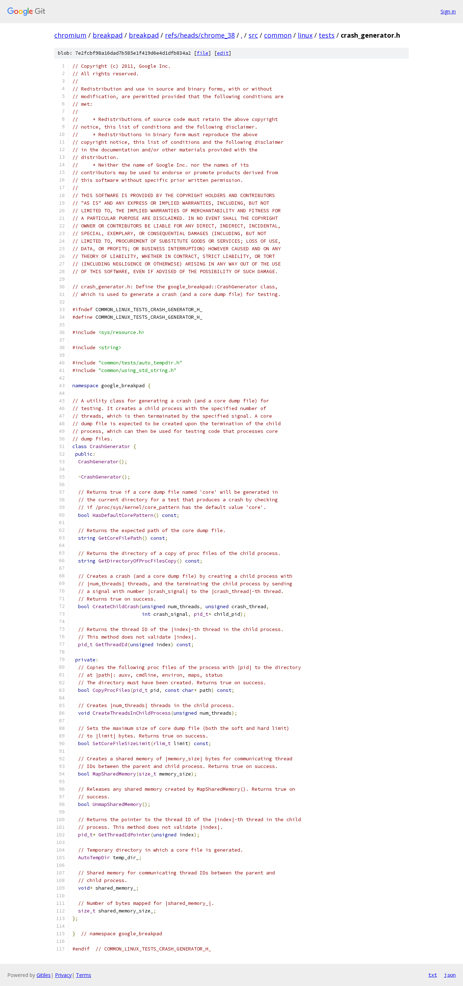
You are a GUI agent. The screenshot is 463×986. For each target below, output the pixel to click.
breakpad (108, 35)
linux (305, 35)
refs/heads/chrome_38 (200, 35)
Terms (83, 975)
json (450, 975)
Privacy (63, 975)
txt (432, 975)
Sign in (448, 11)
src (253, 35)
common (278, 35)
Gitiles (44, 975)
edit (223, 53)
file (202, 53)
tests (327, 35)
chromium (70, 35)
